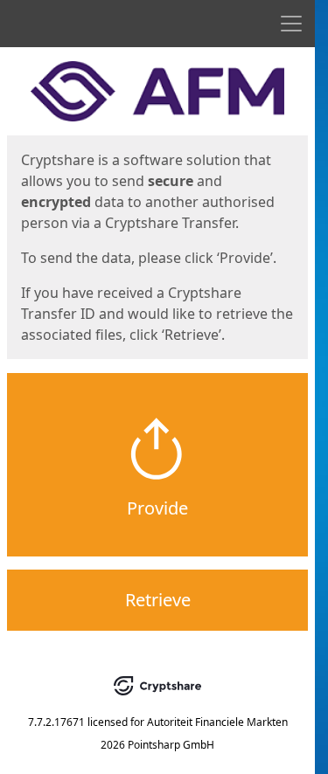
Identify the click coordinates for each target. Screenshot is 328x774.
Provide (157, 508)
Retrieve (158, 600)
